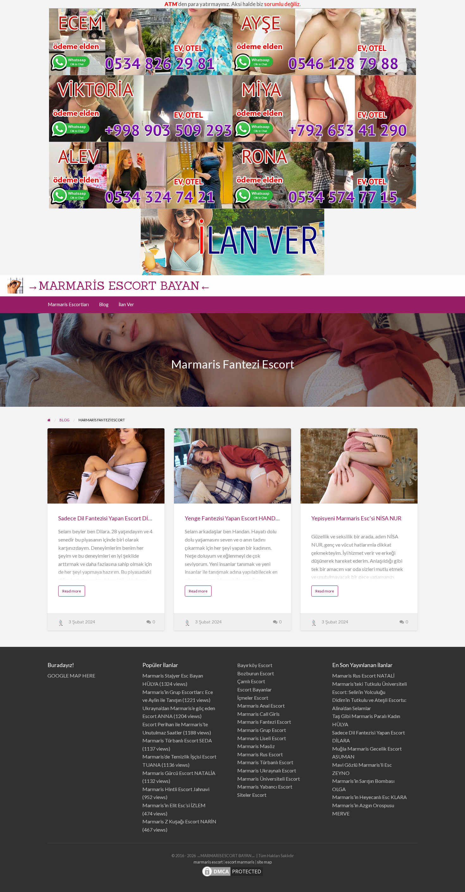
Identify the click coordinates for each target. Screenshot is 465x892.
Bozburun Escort (255, 673)
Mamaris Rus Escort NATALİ (363, 675)
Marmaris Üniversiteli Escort (268, 779)
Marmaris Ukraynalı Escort (266, 770)
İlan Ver (126, 304)
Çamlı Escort (251, 681)
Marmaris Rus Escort (260, 754)
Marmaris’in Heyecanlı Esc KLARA (369, 797)
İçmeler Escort (252, 698)
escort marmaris (239, 861)
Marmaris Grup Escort (261, 730)
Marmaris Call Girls (258, 714)
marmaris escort (208, 861)
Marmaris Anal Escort (261, 706)
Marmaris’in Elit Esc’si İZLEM (174, 805)
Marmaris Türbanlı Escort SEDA (177, 740)
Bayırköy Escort (254, 665)
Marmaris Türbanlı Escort (265, 762)
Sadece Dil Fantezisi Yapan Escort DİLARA (110, 518)
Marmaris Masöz (256, 746)
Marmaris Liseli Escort (261, 738)
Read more (73, 592)
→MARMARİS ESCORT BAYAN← (119, 285)
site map (264, 861)
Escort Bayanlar (254, 689)
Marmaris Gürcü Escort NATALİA (178, 773)
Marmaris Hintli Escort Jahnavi (175, 789)
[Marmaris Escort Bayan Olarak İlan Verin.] (232, 241)
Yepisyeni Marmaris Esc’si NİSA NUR (356, 518)
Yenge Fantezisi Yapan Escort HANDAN (234, 518)
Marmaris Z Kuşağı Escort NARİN (179, 821)
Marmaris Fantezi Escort (264, 722)
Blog (103, 304)
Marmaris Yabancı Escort (264, 787)
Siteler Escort (251, 795)
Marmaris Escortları (68, 304)
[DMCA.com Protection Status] (232, 871)
